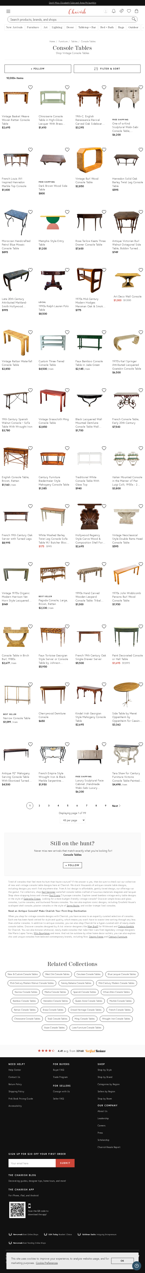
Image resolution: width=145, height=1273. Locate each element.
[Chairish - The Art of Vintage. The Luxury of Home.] (77, 11)
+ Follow (38, 68)
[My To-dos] (114, 11)
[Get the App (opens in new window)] (17, 1210)
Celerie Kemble (126, 926)
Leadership (103, 1118)
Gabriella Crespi (32, 898)
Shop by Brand (105, 1077)
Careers (102, 1125)
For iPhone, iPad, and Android (23, 1195)
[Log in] (106, 11)
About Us (102, 1111)
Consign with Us (61, 1091)
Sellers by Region (106, 1091)
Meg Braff (93, 926)
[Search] (134, 19)
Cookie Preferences (47, 1263)
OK (123, 1260)
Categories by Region (109, 1084)
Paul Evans (54, 895)
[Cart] (136, 11)
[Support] (136, 1265)
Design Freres (96, 936)
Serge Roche (73, 905)
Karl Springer (49, 892)
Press (100, 1132)
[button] (8, 11)
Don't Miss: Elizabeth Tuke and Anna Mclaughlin (72, 2)
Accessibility (15, 1105)
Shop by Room (105, 1098)
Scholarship (103, 1140)
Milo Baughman (42, 933)
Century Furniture (118, 936)
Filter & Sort (110, 68)
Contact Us (14, 1077)
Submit (65, 1163)
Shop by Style (105, 1069)
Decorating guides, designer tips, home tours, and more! (37, 1180)
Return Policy (15, 1084)
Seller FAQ (58, 1098)
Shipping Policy (16, 1091)
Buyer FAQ (58, 1069)
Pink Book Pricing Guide (20, 1098)
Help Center (14, 1069)
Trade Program (60, 1077)
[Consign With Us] (121, 11)
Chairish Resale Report (109, 1147)
